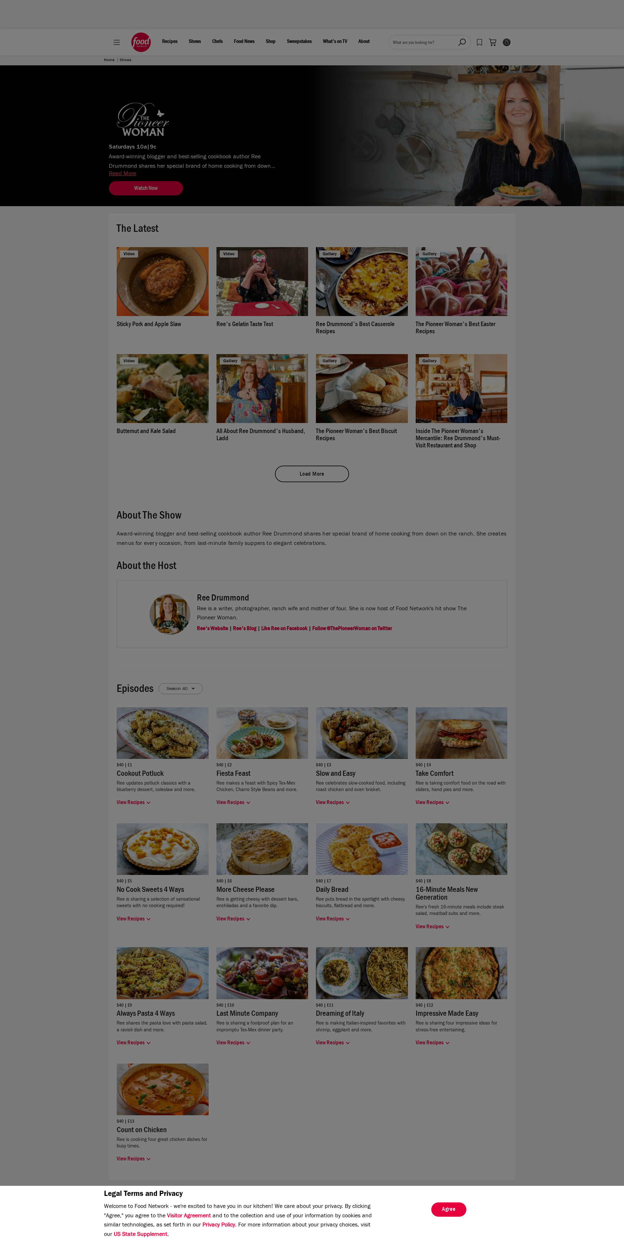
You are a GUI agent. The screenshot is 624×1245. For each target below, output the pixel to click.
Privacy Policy (218, 1225)
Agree (449, 1210)
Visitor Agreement (189, 1216)
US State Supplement (140, 1235)
